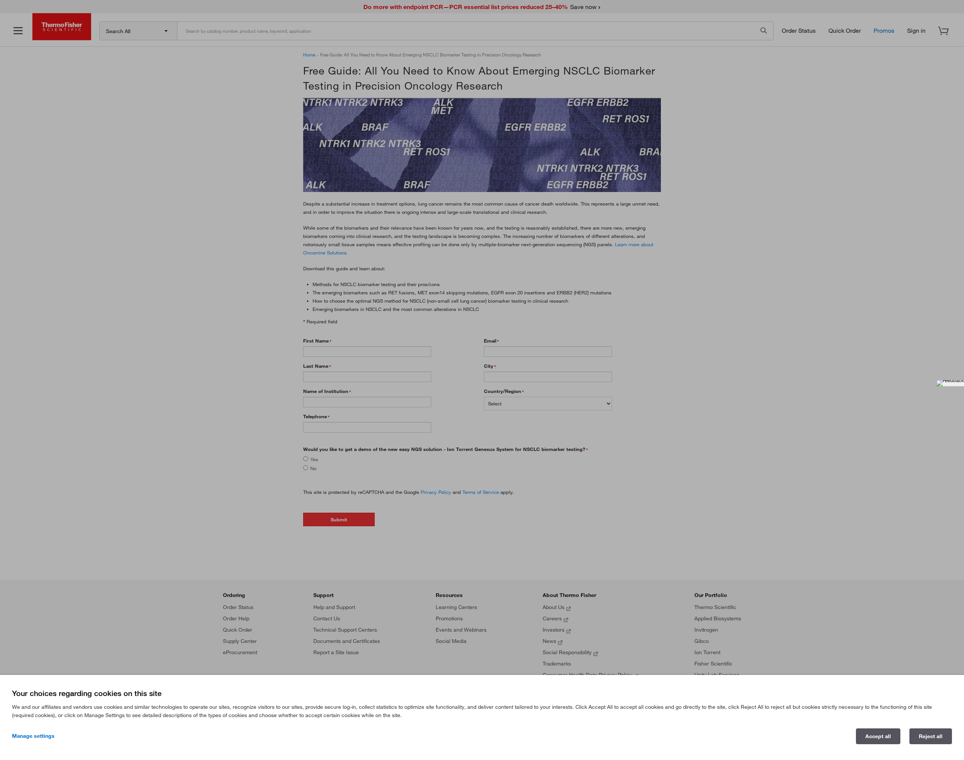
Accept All (878, 736)
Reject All (931, 736)
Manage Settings (33, 736)
